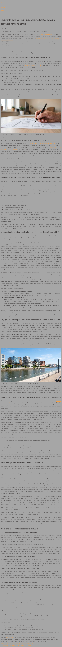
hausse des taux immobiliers (45, 34)
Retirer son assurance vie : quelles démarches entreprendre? (17, 643)
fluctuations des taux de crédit (32, 65)
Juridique (3, 13)
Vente (2, 5)
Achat (2, 2)
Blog (2, 15)
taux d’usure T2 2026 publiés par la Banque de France (40, 143)
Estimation (3, 7)
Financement (4, 10)
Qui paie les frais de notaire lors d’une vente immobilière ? (16, 645)
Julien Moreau (9, 637)
